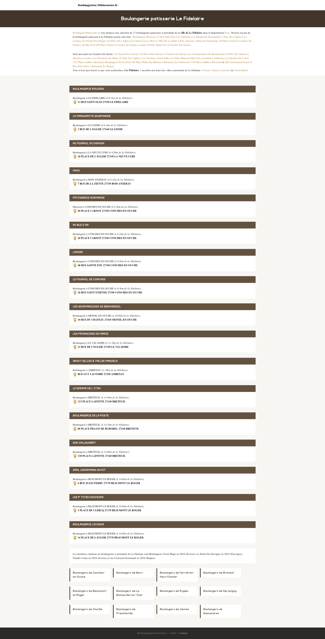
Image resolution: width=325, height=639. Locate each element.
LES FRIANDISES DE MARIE (90, 334)
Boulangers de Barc (129, 573)
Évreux (206, 70)
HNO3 (76, 170)
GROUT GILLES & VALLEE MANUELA (95, 361)
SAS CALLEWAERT (84, 443)
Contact (184, 633)
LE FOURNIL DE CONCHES (89, 279)
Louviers (225, 70)
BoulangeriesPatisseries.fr (86, 32)
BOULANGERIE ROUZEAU (88, 89)
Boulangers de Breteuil (218, 573)
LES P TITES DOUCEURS (88, 497)
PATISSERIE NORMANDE (89, 198)
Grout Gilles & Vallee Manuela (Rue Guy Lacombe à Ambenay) (191, 58)
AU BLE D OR (81, 225)
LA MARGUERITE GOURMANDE (92, 116)
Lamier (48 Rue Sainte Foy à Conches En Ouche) (165, 44)
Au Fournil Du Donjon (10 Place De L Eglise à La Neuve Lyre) (115, 40)
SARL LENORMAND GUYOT (89, 470)
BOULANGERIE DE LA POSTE (91, 415)
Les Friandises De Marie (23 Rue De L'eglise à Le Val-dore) (124, 58)
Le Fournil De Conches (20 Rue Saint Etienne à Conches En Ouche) (151, 54)
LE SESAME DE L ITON (87, 388)
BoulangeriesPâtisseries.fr (98, 5)
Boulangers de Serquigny (220, 591)
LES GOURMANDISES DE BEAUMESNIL (97, 306)
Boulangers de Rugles (174, 591)
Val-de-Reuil (240, 70)
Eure (227, 32)
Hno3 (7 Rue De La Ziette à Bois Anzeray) (172, 40)
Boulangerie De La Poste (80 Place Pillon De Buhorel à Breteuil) (139, 62)
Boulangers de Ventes (174, 609)
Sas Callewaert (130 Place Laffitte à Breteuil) (197, 62)
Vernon (215, 70)
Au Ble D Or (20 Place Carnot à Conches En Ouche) (109, 44)
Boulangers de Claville (87, 609)
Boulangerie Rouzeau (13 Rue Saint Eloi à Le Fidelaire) (162, 36)
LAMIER (78, 252)
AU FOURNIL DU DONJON (88, 143)
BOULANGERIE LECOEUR (88, 524)
